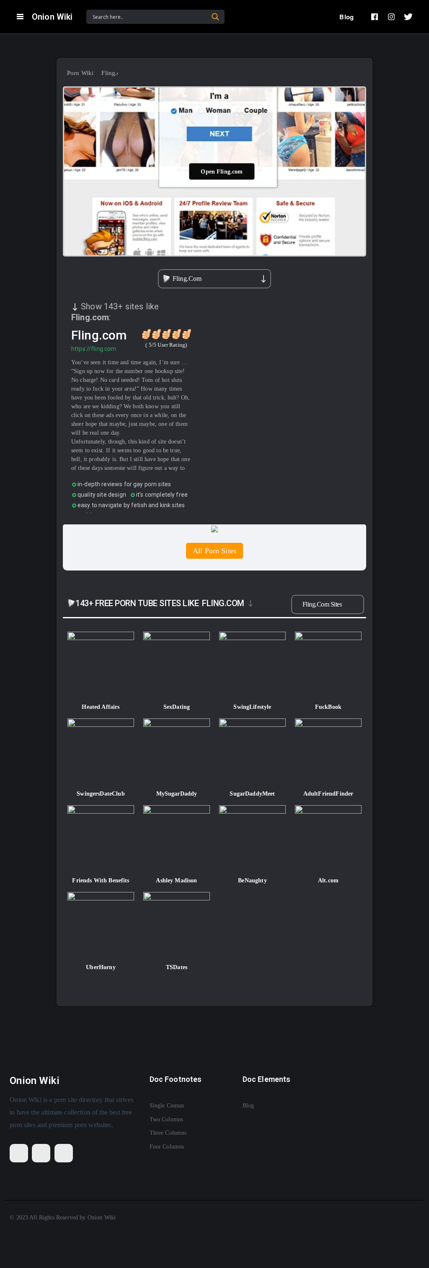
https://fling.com (93, 348)
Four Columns (167, 1147)
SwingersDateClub (100, 794)
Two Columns (166, 1119)
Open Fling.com (222, 171)
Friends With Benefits (100, 880)
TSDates (176, 967)
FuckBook (328, 707)
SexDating (176, 707)
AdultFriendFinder (328, 794)
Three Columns (168, 1133)
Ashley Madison (176, 880)
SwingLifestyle (252, 707)
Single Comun (167, 1105)
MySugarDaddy (176, 794)
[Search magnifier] (215, 17)
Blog (346, 16)
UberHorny (100, 967)
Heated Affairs (100, 707)
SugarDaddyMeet (252, 794)
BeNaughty (252, 880)
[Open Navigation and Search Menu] (20, 17)
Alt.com (328, 880)
